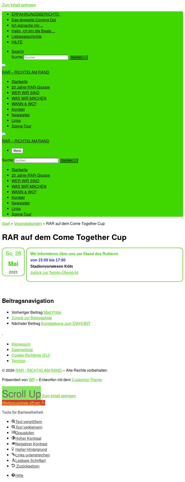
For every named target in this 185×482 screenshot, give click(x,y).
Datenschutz (22, 349)
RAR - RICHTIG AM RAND (38, 370)
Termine (18, 360)
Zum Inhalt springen (19, 4)
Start (6, 223)
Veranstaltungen (28, 223)
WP (32, 379)
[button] (23, 402)
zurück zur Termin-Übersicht (54, 273)
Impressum (21, 344)
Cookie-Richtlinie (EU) (31, 355)
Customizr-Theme (87, 379)
